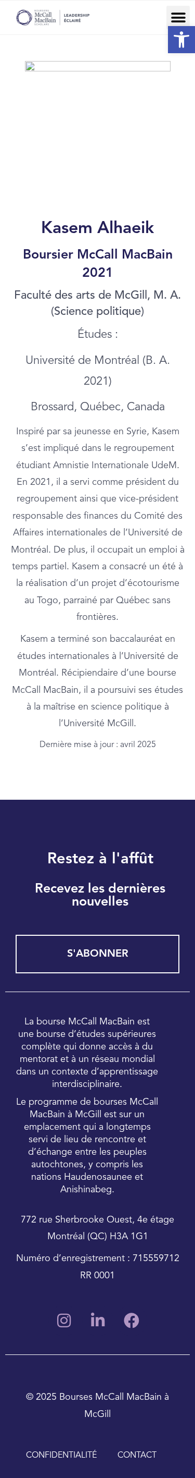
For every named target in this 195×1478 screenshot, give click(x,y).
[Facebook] (131, 1320)
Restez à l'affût (100, 859)
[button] (178, 17)
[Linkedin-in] (97, 1320)
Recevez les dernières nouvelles (100, 896)
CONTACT (137, 1455)
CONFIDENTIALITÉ (61, 1455)
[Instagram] (64, 1320)
